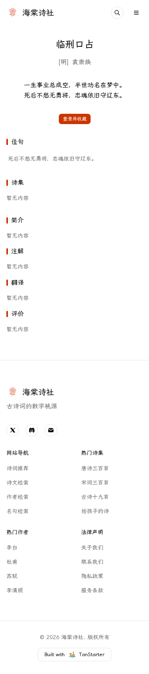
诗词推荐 (17, 468)
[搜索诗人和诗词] (117, 12)
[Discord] (31, 430)
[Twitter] (12, 430)
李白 (11, 547)
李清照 (14, 590)
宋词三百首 (95, 482)
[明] (63, 62)
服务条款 (92, 590)
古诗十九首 (95, 497)
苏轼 (11, 576)
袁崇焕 (81, 62)
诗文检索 (17, 482)
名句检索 (17, 511)
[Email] (51, 430)
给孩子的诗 (95, 511)
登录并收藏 (75, 119)
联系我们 (92, 562)
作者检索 (17, 497)
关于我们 (92, 547)
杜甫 (11, 562)
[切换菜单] (136, 12)
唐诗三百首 (95, 468)
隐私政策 (92, 576)
